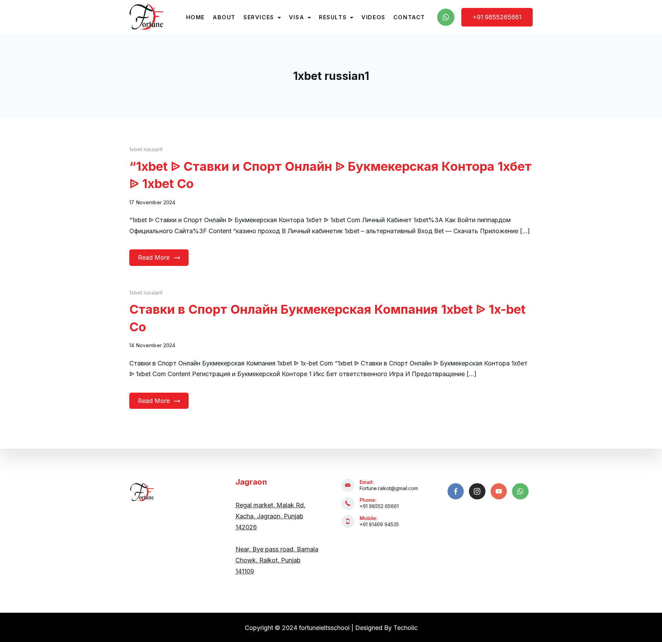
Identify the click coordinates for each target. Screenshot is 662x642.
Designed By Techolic (386, 627)
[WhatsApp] (445, 17)
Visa (296, 17)
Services (258, 17)
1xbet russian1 (145, 149)
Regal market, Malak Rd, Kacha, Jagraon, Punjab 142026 (270, 516)
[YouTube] (499, 491)
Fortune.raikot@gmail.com (389, 488)
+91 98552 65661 (379, 506)
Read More (154, 257)
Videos (373, 17)
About (224, 17)
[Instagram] (477, 491)
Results (333, 17)
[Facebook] (456, 491)
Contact (409, 17)
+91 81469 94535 (379, 524)
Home (195, 17)
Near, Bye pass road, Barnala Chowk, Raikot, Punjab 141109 (276, 560)
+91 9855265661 (497, 17)
